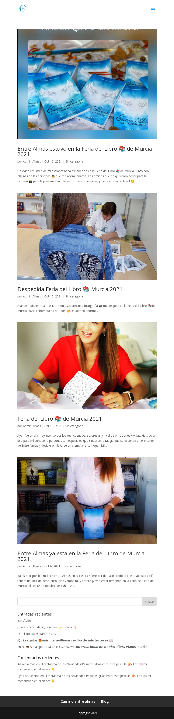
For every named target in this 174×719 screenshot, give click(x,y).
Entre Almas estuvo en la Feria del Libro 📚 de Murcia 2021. (84, 151)
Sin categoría (74, 161)
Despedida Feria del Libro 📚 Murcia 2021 (70, 289)
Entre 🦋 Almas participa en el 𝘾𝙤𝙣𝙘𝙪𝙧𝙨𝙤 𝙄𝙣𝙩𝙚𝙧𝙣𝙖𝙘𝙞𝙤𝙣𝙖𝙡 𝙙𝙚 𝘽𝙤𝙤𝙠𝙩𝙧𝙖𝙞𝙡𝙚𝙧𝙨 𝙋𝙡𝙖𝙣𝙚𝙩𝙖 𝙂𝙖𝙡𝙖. (82, 647)
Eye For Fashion (28, 676)
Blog (105, 701)
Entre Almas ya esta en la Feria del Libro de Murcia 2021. (81, 556)
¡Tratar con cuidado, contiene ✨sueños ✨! (47, 627)
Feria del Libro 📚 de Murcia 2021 (59, 418)
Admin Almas (32, 161)
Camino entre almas (77, 701)
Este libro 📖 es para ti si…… (36, 634)
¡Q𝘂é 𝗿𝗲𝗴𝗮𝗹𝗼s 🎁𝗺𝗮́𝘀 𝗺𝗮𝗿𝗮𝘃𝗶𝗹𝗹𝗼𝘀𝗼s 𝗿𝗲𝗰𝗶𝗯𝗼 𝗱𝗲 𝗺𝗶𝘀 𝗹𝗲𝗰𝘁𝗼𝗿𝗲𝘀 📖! (65, 640)
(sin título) (24, 621)
